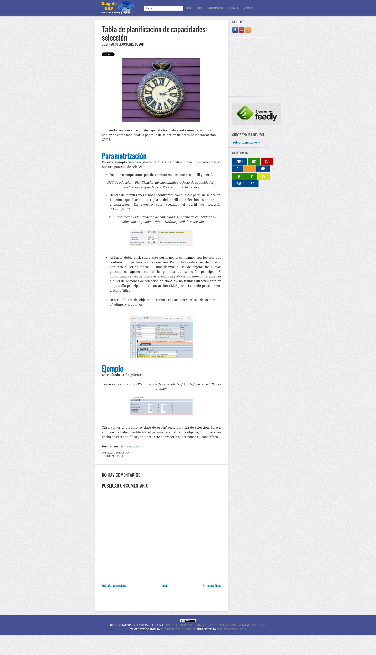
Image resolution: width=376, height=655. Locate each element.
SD (252, 183)
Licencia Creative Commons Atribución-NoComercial (205, 625)
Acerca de (233, 7)
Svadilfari (134, 446)
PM (117, 456)
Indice (199, 7)
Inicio (188, 7)
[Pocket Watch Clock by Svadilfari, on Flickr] (161, 121)
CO (266, 161)
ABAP (240, 161)
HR (249, 168)
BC (254, 161)
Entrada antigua (211, 585)
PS (263, 176)
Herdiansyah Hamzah (178, 629)
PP (122, 456)
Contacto (248, 7)
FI (238, 168)
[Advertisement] (166, 602)
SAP (239, 183)
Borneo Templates (231, 629)
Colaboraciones (215, 7)
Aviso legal (257, 625)
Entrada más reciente (114, 585)
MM (263, 168)
